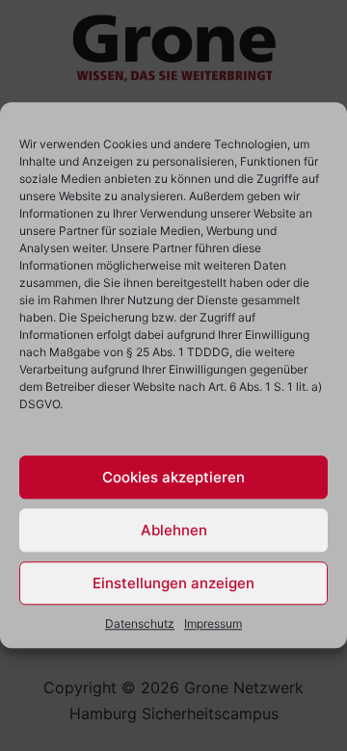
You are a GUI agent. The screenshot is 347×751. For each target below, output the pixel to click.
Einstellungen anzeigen (173, 583)
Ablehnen (174, 530)
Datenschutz (139, 623)
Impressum (213, 623)
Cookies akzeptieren (173, 477)
